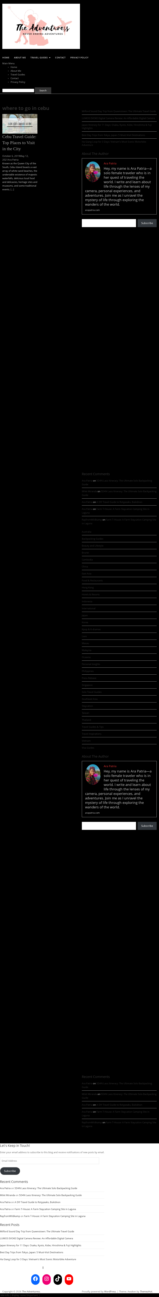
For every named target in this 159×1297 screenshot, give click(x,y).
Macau (85, 643)
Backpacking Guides (92, 538)
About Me (20, 57)
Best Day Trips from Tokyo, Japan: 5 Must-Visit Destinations (113, 135)
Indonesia (87, 601)
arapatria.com (92, 210)
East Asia (86, 573)
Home (5, 57)
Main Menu (8, 63)
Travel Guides (39, 57)
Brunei (85, 552)
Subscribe (147, 223)
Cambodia (87, 559)
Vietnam (86, 740)
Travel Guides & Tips (93, 726)
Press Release (89, 678)
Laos (84, 636)
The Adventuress (31, 1291)
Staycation (87, 705)
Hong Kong (88, 587)
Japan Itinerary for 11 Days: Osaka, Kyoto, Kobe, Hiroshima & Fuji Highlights (117, 126)
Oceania (86, 657)
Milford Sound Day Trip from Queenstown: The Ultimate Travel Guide (119, 111)
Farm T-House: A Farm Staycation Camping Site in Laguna (45, 1209)
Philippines (88, 671)
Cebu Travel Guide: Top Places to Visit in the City (19, 142)
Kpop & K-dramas (91, 629)
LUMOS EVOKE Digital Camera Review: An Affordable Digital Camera (118, 118)
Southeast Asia (90, 698)
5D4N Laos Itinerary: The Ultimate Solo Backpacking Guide (46, 1188)
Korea (85, 622)
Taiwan (85, 712)
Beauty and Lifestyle (92, 545)
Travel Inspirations (91, 733)
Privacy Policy (79, 57)
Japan (85, 615)
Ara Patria (13, 159)
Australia (86, 531)
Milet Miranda (89, 491)
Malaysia (86, 650)
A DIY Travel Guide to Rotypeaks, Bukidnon (119, 502)
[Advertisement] (120, 253)
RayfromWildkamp (92, 519)
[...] (12, 189)
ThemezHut (146, 1291)
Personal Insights (91, 664)
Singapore (87, 685)
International (88, 608)
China (85, 566)
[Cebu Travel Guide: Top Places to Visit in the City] (19, 115)
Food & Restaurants (92, 580)
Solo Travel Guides (92, 691)
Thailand (86, 719)
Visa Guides (88, 747)
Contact (60, 57)
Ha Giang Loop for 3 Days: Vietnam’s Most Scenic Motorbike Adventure (114, 143)
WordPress (110, 1291)
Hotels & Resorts (91, 594)
